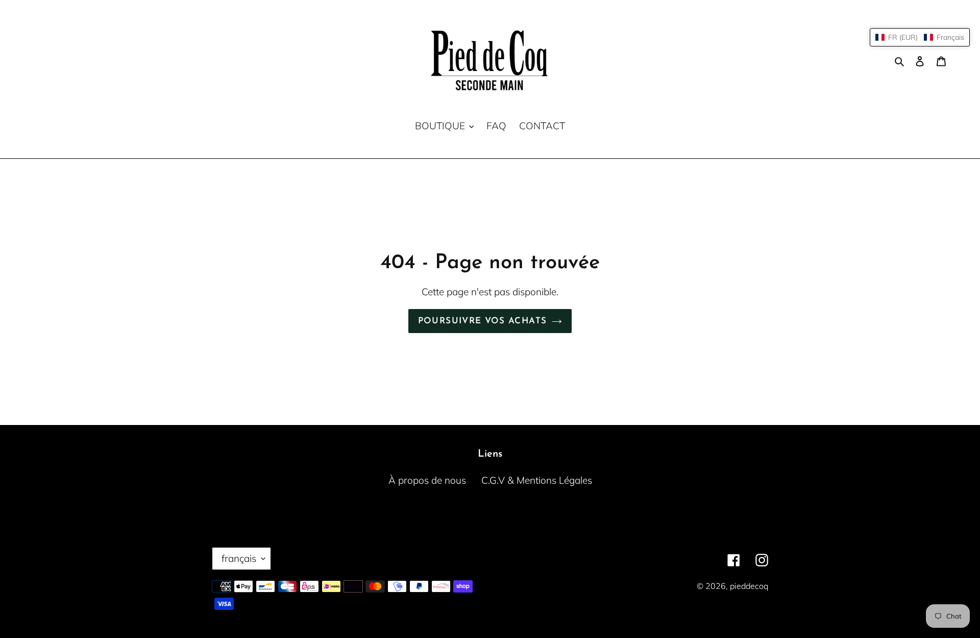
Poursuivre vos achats (482, 321)
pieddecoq (749, 586)
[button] (919, 37)
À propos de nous (427, 480)
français (239, 558)
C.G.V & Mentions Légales (536, 480)
